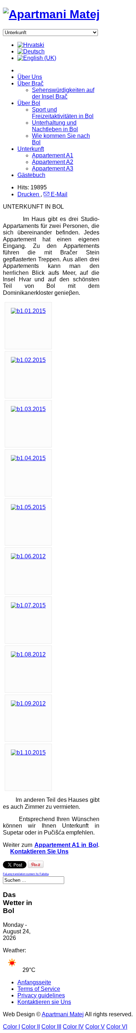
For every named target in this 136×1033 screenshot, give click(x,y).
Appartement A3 (52, 168)
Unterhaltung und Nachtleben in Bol (55, 126)
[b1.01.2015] (28, 311)
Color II (30, 1027)
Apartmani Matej (63, 1014)
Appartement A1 (52, 155)
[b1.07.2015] (28, 605)
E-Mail (58, 194)
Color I (11, 1027)
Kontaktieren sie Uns (44, 1002)
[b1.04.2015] (28, 458)
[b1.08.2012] (28, 654)
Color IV (73, 1027)
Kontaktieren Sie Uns (39, 851)
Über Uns (29, 77)
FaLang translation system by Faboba (26, 874)
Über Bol (28, 103)
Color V (95, 1027)
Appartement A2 (52, 162)
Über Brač (30, 83)
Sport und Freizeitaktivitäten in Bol (63, 112)
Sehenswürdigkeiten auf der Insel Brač (63, 93)
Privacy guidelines (41, 995)
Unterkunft (30, 149)
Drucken (29, 194)
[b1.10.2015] (28, 752)
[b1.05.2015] (28, 507)
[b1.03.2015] (28, 409)
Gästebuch (31, 175)
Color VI (116, 1027)
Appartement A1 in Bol (66, 845)
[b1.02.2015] (28, 360)
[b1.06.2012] (28, 556)
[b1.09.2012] (28, 703)
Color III (51, 1027)
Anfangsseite (34, 982)
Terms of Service (38, 989)
